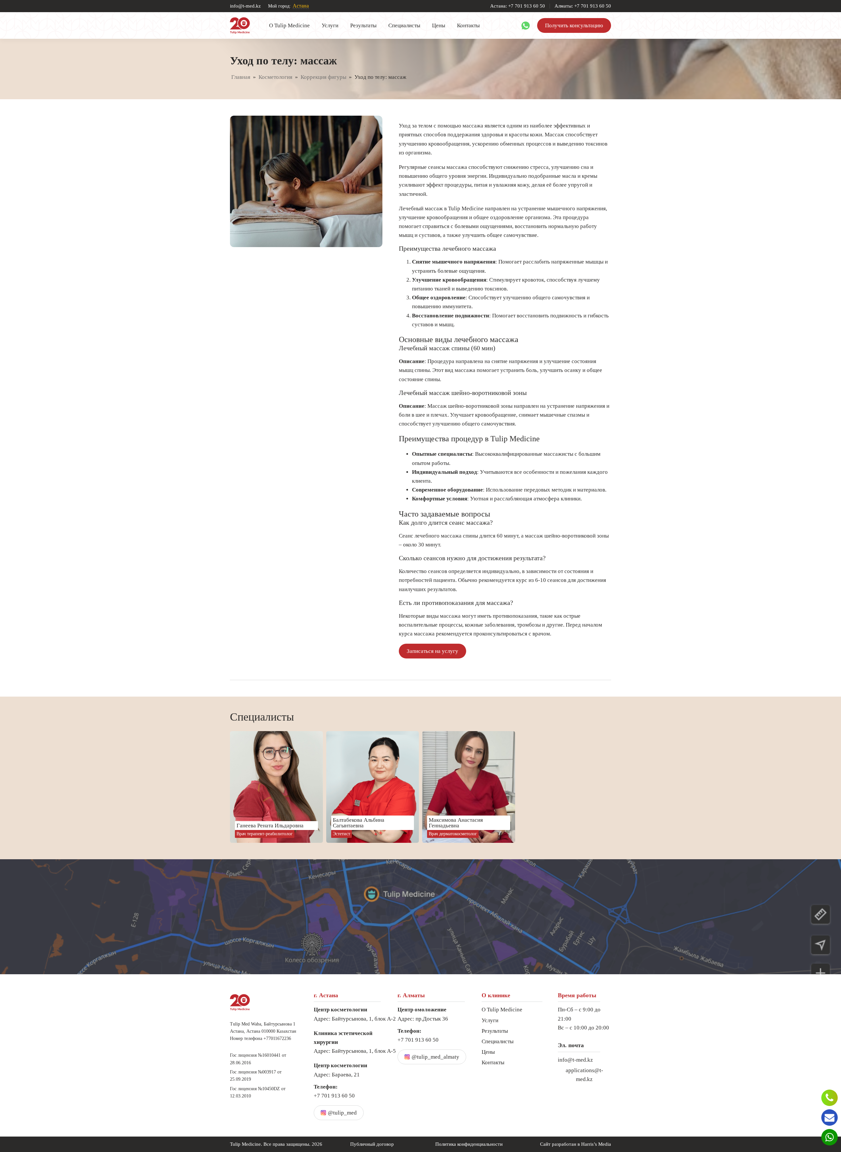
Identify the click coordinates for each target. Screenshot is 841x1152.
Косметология (275, 77)
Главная (240, 77)
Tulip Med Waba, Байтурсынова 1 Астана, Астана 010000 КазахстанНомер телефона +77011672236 (263, 1031)
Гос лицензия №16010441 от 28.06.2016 (258, 1059)
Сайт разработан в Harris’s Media (575, 1144)
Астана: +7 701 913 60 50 (517, 6)
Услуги (330, 25)
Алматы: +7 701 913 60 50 (583, 6)
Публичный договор (372, 1144)
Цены (438, 25)
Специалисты (404, 25)
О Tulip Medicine (289, 25)
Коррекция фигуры (323, 77)
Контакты (468, 25)
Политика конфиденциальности (469, 1144)
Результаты (363, 25)
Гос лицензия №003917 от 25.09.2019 (256, 1076)
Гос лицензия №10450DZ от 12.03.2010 (257, 1092)
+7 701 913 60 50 (334, 1091)
